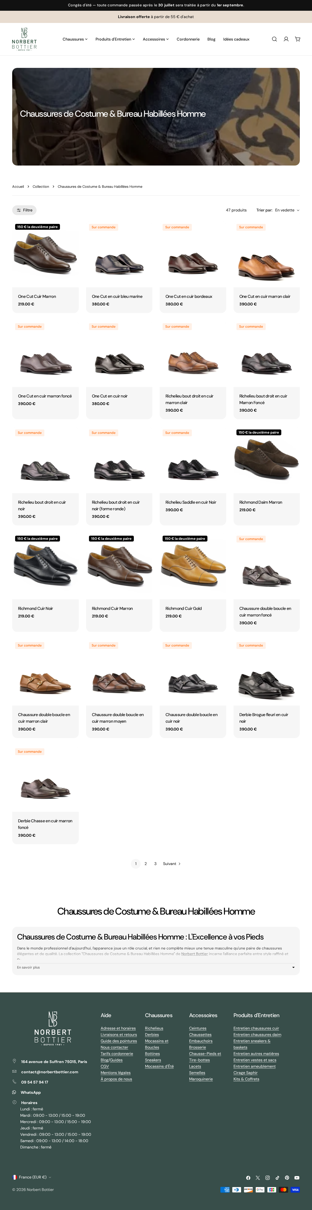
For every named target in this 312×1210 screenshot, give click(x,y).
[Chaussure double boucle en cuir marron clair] (45, 672)
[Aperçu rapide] (72, 232)
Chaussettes (200, 1034)
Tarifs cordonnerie (117, 1053)
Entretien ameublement (255, 1066)
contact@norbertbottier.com (49, 1071)
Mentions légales (116, 1072)
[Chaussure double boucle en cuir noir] (193, 672)
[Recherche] (274, 39)
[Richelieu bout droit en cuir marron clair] (193, 353)
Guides (116, 1060)
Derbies (152, 1034)
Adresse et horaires (118, 1028)
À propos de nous (116, 1079)
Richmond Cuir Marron (112, 608)
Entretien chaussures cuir (256, 1028)
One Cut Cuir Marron (37, 296)
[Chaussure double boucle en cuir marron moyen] (119, 672)
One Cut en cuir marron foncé (45, 396)
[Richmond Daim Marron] (267, 460)
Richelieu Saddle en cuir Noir (191, 502)
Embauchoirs (201, 1040)
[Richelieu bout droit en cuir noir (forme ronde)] (119, 460)
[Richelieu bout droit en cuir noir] (45, 460)
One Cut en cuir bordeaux (189, 296)
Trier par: (264, 210)
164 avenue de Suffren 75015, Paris (54, 1061)
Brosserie (197, 1047)
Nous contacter (114, 1047)
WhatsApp (31, 1092)
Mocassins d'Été (159, 1066)
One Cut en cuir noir (110, 396)
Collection (41, 186)
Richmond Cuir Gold (184, 608)
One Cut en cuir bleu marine (117, 296)
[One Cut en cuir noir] (119, 353)
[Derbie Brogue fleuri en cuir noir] (267, 672)
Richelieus (154, 1028)
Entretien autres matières (256, 1053)
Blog (104, 1060)
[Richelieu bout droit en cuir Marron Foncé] (267, 353)
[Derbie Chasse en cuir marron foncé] (45, 778)
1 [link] (135, 863)
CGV (105, 1066)
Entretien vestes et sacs (255, 1060)
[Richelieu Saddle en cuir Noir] (193, 460)
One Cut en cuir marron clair (265, 296)
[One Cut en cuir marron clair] (267, 254)
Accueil (18, 186)
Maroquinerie (201, 1079)
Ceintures (197, 1028)
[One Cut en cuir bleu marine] (119, 254)
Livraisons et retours (119, 1034)
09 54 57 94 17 (34, 1082)
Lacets (195, 1066)
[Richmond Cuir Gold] (193, 566)
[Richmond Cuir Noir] (45, 566)
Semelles (197, 1072)
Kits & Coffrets (246, 1079)
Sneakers (153, 1060)
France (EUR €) (33, 1177)
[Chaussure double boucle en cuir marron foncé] (267, 566)
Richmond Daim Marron (260, 502)
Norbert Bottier (194, 953)
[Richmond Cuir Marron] (119, 566)
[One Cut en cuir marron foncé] (45, 353)
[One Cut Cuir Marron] (45, 254)
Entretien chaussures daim (257, 1034)
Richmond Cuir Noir (35, 608)
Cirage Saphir (246, 1072)
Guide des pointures (119, 1040)
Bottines (152, 1053)
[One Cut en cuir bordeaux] (193, 254)
